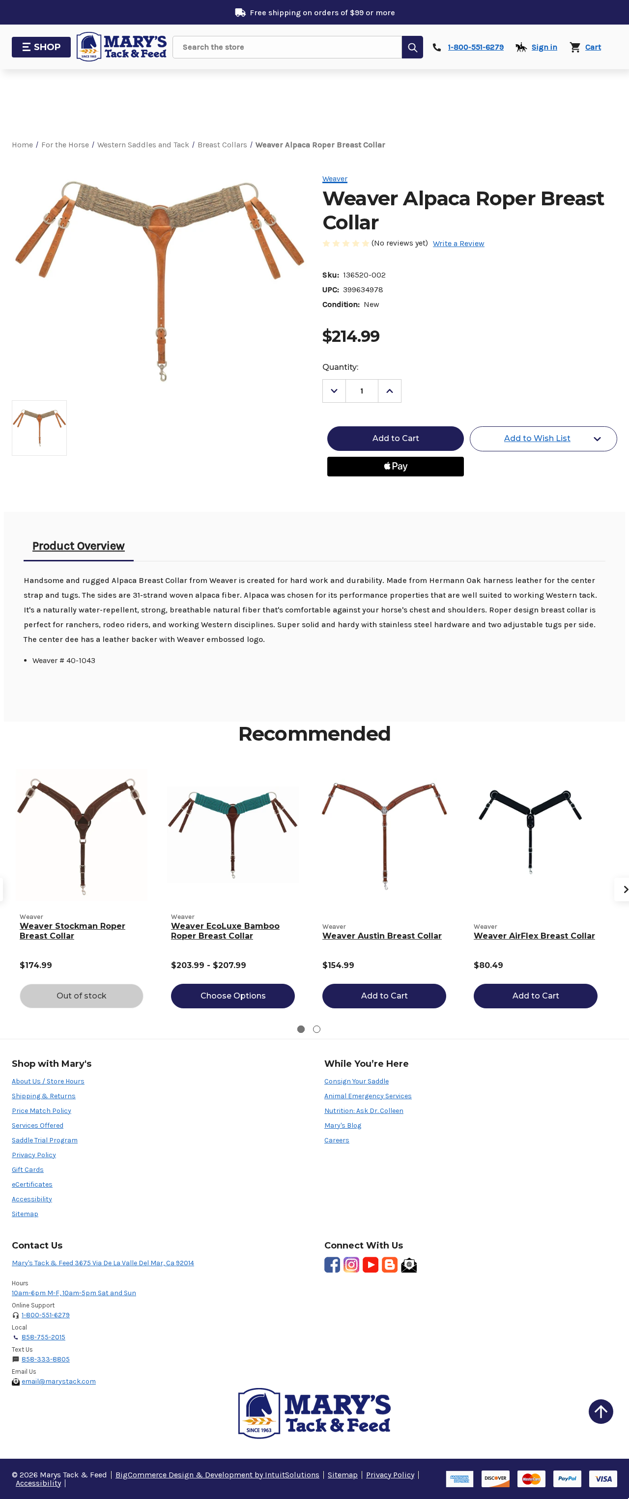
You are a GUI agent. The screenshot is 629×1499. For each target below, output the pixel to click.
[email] (409, 1265)
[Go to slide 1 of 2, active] (301, 1029)
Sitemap (25, 1214)
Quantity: (340, 367)
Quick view (81, 834)
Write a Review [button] (459, 243)
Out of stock (82, 995)
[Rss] (390, 1265)
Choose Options (233, 995)
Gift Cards (28, 1170)
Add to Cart (384, 995)
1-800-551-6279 (46, 1315)
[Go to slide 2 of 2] (316, 1029)
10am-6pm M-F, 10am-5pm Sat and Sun (74, 1293)
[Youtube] (370, 1265)
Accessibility (32, 1199)
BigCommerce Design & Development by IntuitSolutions (217, 1474)
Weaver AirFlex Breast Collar (534, 936)
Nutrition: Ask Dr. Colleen (363, 1111)
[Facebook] (332, 1265)
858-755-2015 (43, 1337)
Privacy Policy (34, 1155)
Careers (336, 1140)
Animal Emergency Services (368, 1096)
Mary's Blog (342, 1125)
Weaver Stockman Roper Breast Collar (72, 931)
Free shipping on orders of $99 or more (322, 12)
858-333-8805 (46, 1359)
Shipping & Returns (44, 1096)
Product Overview (78, 546)
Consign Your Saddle (356, 1081)
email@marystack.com (59, 1381)
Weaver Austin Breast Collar (382, 936)
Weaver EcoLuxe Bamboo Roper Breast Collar (225, 931)
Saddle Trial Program (45, 1140)
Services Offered (37, 1125)
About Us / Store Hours (48, 1081)
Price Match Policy (41, 1111)
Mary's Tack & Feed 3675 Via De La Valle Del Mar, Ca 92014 (103, 1263)
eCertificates (32, 1184)
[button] (601, 1411)
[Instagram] (351, 1265)
